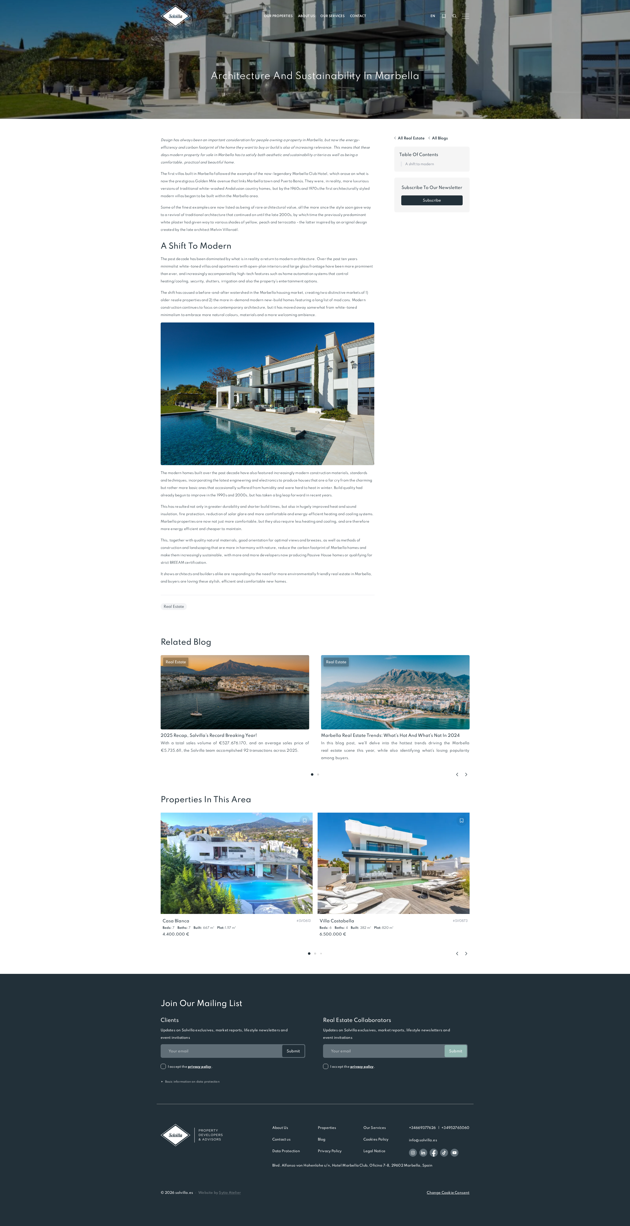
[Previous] (457, 774)
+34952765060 (455, 1127)
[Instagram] (413, 1153)
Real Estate (174, 606)
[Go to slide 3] (321, 954)
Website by (219, 1192)
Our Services (374, 1127)
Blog (322, 1139)
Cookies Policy (376, 1139)
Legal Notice (374, 1150)
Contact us (281, 1139)
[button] (304, 920)
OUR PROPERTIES (278, 16)
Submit (293, 1051)
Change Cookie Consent (448, 1192)
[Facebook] (434, 1153)
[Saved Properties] (444, 16)
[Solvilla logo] (192, 1135)
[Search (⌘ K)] (455, 16)
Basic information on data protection (190, 1081)
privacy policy (199, 1066)
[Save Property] (305, 821)
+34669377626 (422, 1127)
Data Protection (286, 1150)
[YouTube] (454, 1153)
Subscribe (432, 200)
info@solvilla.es (423, 1140)
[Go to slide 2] (318, 774)
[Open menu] (466, 16)
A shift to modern (419, 163)
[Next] (466, 774)
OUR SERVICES (332, 16)
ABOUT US (306, 16)
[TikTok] (444, 1153)
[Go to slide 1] (312, 774)
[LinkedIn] (423, 1153)
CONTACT (358, 16)
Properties (327, 1127)
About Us (280, 1127)
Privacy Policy (330, 1150)
